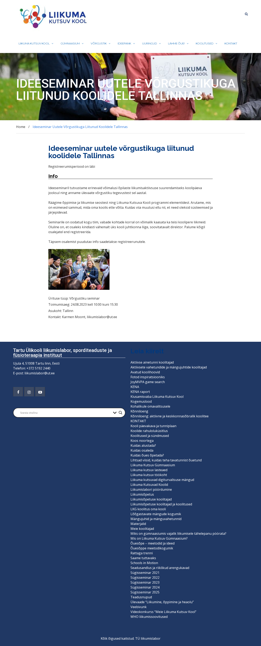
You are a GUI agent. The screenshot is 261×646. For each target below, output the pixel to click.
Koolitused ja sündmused (149, 435)
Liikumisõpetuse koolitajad (151, 499)
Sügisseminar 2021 (144, 572)
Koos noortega (142, 440)
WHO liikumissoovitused (149, 616)
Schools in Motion (144, 563)
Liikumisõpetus (142, 494)
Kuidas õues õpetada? (147, 455)
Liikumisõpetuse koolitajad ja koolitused (161, 504)
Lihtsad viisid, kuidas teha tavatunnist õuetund (166, 460)
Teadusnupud (141, 597)
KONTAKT (231, 43)
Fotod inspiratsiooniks (147, 377)
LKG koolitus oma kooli (148, 509)
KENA (134, 387)
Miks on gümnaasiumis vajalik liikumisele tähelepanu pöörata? (178, 533)
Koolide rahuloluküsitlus (149, 431)
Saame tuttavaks (143, 558)
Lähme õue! (176, 43)
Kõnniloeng (139, 411)
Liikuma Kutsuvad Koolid (149, 484)
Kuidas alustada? (143, 445)
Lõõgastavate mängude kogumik (155, 514)
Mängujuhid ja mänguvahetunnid (155, 519)
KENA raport (140, 391)
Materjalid (138, 523)
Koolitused (204, 43)
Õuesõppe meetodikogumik (151, 548)
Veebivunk (138, 607)
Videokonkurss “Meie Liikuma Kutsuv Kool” (163, 612)
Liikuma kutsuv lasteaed (148, 470)
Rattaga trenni (141, 553)
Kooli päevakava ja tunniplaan (153, 426)
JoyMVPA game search (147, 382)
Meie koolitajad (142, 528)
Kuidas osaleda (141, 450)
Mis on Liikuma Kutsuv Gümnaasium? (159, 538)
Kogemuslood (141, 401)
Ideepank (124, 43)
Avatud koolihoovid (145, 372)
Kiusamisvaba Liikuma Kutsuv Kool (157, 396)
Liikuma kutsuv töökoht (148, 475)
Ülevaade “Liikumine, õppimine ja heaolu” (162, 602)
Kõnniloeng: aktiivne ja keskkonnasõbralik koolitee (169, 416)
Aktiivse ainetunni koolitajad (152, 362)
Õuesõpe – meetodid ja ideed (152, 543)
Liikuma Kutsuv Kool (34, 43)
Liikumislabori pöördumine (151, 489)
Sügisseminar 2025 (144, 592)
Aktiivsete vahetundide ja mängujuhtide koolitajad (168, 367)
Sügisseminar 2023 (144, 582)
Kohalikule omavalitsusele (150, 406)
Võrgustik (99, 43)
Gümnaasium (70, 43)
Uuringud (149, 43)
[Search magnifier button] (120, 413)
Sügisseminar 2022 (144, 577)
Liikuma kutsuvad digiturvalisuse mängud (162, 479)
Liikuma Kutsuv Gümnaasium (152, 465)
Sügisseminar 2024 (144, 587)
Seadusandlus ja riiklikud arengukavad (159, 568)
